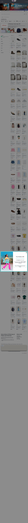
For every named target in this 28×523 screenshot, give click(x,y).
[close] (26, 252)
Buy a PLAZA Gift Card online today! (20, 266)
